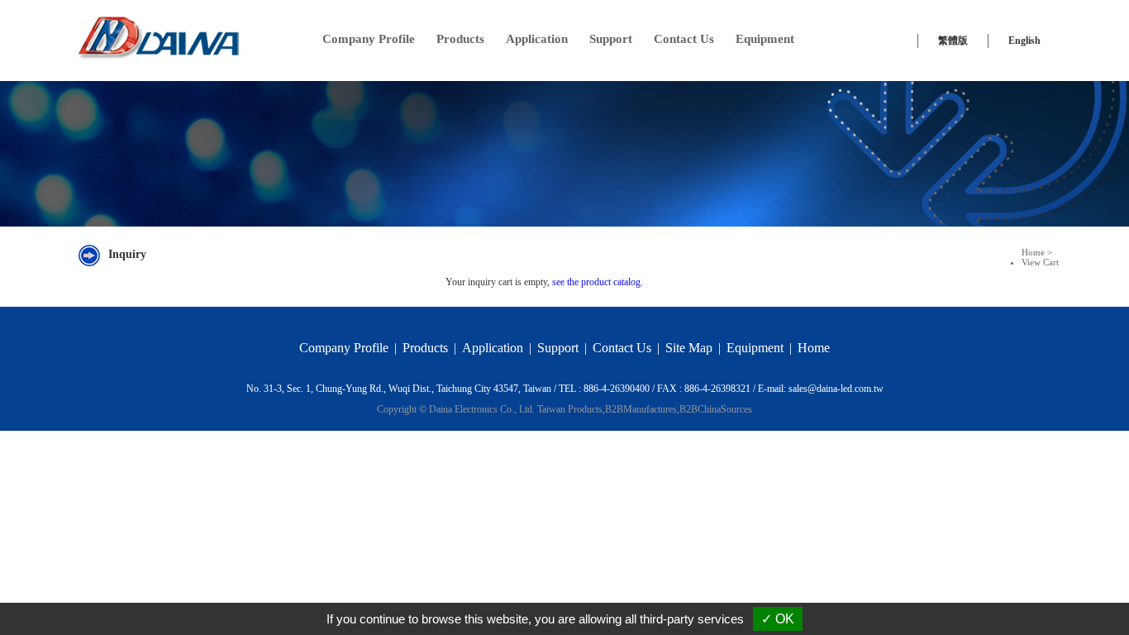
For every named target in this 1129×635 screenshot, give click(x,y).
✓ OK (777, 619)
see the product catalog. (596, 282)
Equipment (765, 38)
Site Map (688, 348)
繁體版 (953, 40)
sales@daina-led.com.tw (836, 388)
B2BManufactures (641, 409)
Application (537, 38)
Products (460, 38)
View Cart (1040, 262)
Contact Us (684, 38)
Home (1033, 252)
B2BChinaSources (715, 409)
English (1024, 40)
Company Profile (368, 38)
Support (610, 38)
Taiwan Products (570, 409)
